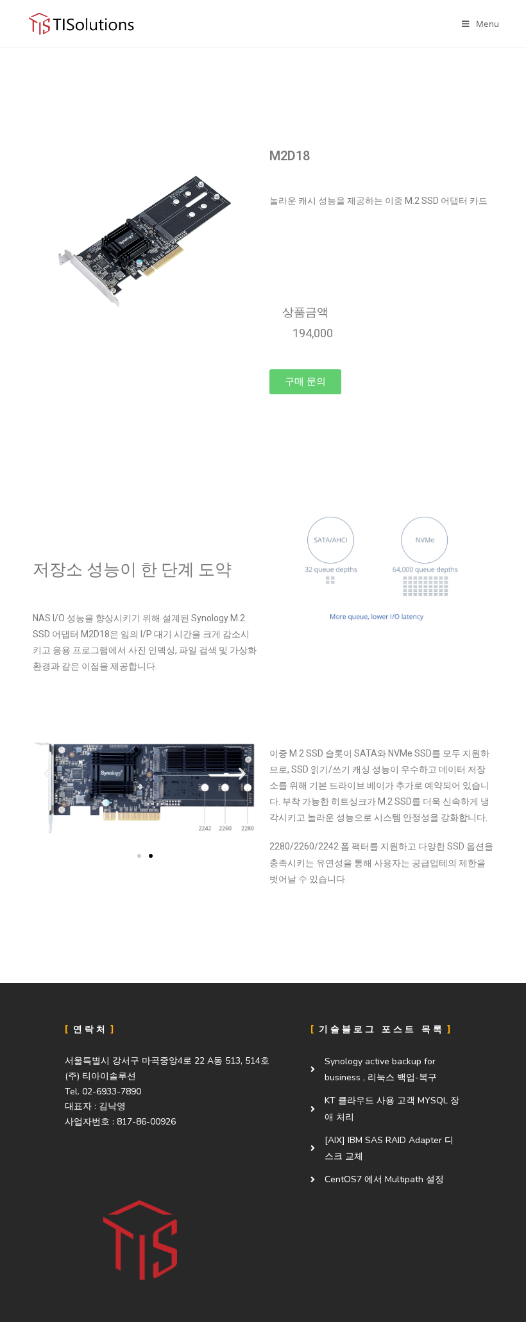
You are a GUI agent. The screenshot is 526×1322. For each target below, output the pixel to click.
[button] (305, 381)
